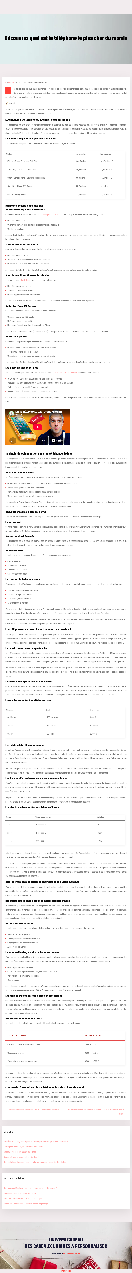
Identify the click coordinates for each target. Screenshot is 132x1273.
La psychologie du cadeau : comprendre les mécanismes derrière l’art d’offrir (35, 1162)
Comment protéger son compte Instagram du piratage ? (26, 1203)
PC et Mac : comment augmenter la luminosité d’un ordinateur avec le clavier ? (96, 1112)
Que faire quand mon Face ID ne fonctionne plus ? (24, 1198)
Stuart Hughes (25, 280)
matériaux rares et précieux (66, 372)
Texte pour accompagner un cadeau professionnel (24, 1146)
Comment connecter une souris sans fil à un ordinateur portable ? (34, 1110)
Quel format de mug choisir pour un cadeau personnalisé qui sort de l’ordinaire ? (36, 1141)
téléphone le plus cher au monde (50, 214)
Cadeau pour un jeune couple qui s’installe (21, 1152)
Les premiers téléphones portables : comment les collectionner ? (30, 1188)
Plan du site (66, 1271)
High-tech (11, 82)
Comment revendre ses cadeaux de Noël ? (21, 1157)
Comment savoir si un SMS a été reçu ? (20, 1193)
